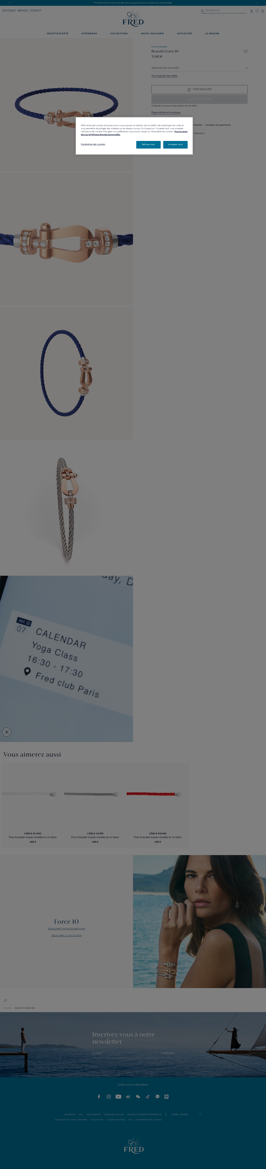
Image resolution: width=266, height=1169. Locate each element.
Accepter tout (175, 144)
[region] (134, 136)
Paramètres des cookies (93, 144)
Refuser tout (148, 144)
